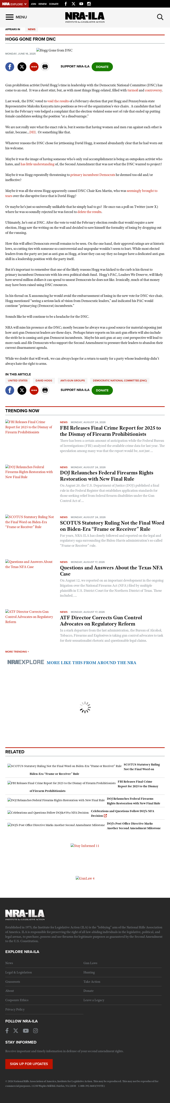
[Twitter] (73, 3)
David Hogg (44, 380)
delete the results (89, 212)
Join (33, 4)
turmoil (133, 90)
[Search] (160, 17)
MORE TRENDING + (17, 651)
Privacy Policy (15, 1009)
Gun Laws (90, 963)
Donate (53, 4)
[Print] (45, 70)
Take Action (91, 982)
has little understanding (37, 164)
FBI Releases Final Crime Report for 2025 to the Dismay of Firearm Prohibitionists (110, 430)
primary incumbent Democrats (92, 175)
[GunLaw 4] (85, 878)
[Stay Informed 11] (85, 845)
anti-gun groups (72, 380)
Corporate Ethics (17, 1000)
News (31, 29)
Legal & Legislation (18, 972)
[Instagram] (89, 3)
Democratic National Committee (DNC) (120, 380)
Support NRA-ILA (75, 66)
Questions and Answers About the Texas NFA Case (111, 570)
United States (17, 380)
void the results (58, 101)
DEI (32, 132)
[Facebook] (66, 3)
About (9, 991)
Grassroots (12, 982)
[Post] (21, 64)
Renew (43, 4)
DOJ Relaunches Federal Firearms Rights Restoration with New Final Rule (106, 475)
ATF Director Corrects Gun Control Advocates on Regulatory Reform (101, 620)
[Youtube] (81, 3)
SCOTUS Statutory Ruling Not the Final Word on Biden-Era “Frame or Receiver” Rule (112, 525)
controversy (153, 90)
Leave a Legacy (93, 1000)
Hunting (89, 972)
